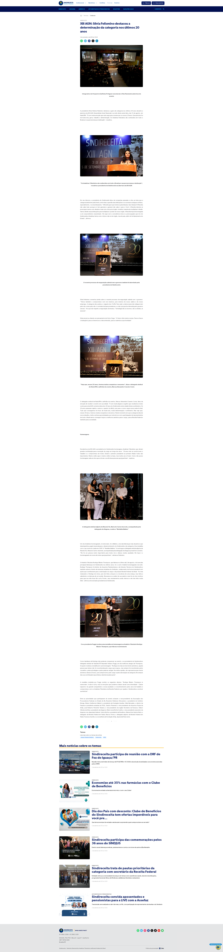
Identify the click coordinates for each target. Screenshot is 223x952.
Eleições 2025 (128, 9)
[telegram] (85, 40)
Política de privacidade (152, 948)
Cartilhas (102, 3)
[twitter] (93, 40)
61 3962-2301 (74, 934)
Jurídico (82, 9)
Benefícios (92, 3)
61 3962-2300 (63, 934)
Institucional (80, 3)
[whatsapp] (81, 40)
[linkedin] (96, 40)
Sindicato (62, 9)
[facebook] (89, 40)
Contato (158, 9)
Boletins (116, 9)
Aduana (72, 9)
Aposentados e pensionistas (99, 9)
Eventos (116, 3)
